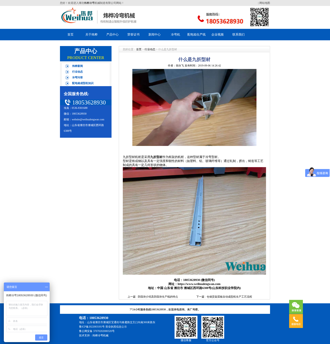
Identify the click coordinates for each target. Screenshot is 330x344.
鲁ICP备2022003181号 (92, 326)
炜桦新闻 (77, 66)
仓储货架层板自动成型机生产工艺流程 (229, 296)
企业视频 (217, 34)
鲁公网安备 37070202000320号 (97, 331)
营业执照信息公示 (116, 326)
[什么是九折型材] (194, 144)
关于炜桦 (91, 34)
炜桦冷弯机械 (100, 335)
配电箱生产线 (196, 34)
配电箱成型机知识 (83, 83)
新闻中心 (154, 34)
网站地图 (264, 3)
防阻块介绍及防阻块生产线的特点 (158, 296)
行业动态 (77, 71)
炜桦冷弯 (89, 3)
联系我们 (238, 34)
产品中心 (112, 34)
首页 (70, 34)
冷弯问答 (77, 77)
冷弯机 (175, 34)
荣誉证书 (133, 34)
